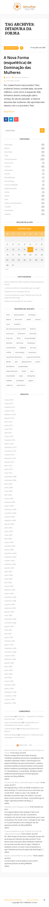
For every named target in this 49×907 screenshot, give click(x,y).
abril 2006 (8, 495)
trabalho (9, 381)
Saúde (24, 192)
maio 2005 (8, 535)
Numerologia (24, 181)
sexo (32, 371)
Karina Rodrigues (10, 735)
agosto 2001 (9, 626)
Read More (9, 111)
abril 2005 (8, 539)
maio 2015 (8, 473)
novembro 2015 (10, 451)
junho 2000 (8, 670)
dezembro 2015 (10, 447)
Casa (24, 156)
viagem (30, 381)
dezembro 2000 (10, 648)
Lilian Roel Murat (10, 729)
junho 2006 (8, 488)
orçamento (32, 352)
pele (16, 362)
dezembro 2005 (10, 509)
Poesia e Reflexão (24, 185)
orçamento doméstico (14, 357)
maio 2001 (8, 630)
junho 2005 (8, 531)
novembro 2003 (10, 601)
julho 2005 (8, 528)
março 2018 (8, 400)
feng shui (9, 338)
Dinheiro (24, 167)
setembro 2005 (10, 520)
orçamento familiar (33, 357)
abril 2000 (8, 678)
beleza (8, 319)
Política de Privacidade (13, 900)
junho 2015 (8, 469)
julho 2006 (8, 484)
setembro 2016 (10, 414)
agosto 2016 (9, 418)
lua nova (33, 348)
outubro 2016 (9, 411)
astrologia (32, 315)
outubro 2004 (9, 561)
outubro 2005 (9, 517)
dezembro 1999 (10, 692)
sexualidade (10, 376)
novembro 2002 (10, 623)
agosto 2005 (9, 524)
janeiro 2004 (9, 593)
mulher (8, 352)
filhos (19, 338)
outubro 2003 (9, 604)
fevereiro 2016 (9, 440)
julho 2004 (8, 572)
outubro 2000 (9, 656)
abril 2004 (8, 583)
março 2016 (8, 436)
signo (21, 376)
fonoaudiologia (30, 338)
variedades (20, 381)
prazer (38, 362)
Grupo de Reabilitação (12, 723)
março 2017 (8, 404)
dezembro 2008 (10, 477)
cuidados (17, 324)
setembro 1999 (10, 703)
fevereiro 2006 (9, 502)
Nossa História (33, 900)
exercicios (10, 334)
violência (9, 385)
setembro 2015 (10, 458)
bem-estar (18, 319)
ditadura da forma (21, 77)
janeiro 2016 (9, 444)
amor (8, 315)
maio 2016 (8, 429)
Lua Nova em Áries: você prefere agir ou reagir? (22, 288)
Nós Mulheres (24, 178)
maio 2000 (8, 674)
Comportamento (11, 48)
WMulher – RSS (25, 745)
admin (8, 77)
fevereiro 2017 (9, 407)
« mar (6, 269)
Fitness (24, 174)
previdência (10, 366)
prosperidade (23, 366)
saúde (24, 371)
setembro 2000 (10, 659)
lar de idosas (9, 716)
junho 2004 (8, 575)
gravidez (9, 343)
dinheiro (33, 329)
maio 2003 (8, 615)
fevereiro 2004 (9, 590)
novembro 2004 (10, 557)
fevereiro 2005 (9, 546)
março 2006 (8, 498)
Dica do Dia (24, 163)
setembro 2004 (10, 564)
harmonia (19, 343)
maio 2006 (8, 491)
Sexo (24, 199)
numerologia (19, 352)
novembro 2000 (10, 652)
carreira (38, 319)
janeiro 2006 (9, 506)
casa (8, 324)
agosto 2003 (9, 612)
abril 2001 (8, 634)
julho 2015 (8, 466)
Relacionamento (24, 188)
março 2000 (8, 681)
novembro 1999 (10, 696)
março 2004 (8, 586)
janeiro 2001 (9, 645)
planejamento (27, 362)
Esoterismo (24, 170)
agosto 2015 (9, 462)
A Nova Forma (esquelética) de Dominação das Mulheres (17, 65)
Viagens (24, 214)
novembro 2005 (10, 513)
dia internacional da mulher (16, 329)
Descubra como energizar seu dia (17, 292)
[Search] (42, 130)
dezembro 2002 (10, 619)
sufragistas (31, 376)
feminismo (21, 334)
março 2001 (8, 637)
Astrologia (24, 145)
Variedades (24, 210)
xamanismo (21, 385)
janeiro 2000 (9, 688)
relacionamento (12, 371)
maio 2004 (8, 579)
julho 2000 (8, 667)
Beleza (24, 148)
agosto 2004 (9, 568)
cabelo (28, 319)
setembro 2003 (10, 608)
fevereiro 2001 (9, 641)
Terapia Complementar (24, 203)
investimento (11, 348)
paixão (8, 362)
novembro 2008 (10, 480)
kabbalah (23, 348)
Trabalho (24, 207)
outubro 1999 (9, 699)
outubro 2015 (9, 455)
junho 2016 (8, 425)
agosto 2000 (9, 663)
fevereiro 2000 (9, 685)
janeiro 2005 (9, 550)
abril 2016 (8, 433)
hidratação (31, 343)
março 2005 (8, 542)
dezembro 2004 (10, 553)
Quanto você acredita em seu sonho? (18, 301)
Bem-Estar (24, 152)
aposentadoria (19, 315)
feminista (32, 334)
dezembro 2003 (10, 597)
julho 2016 (8, 422)
